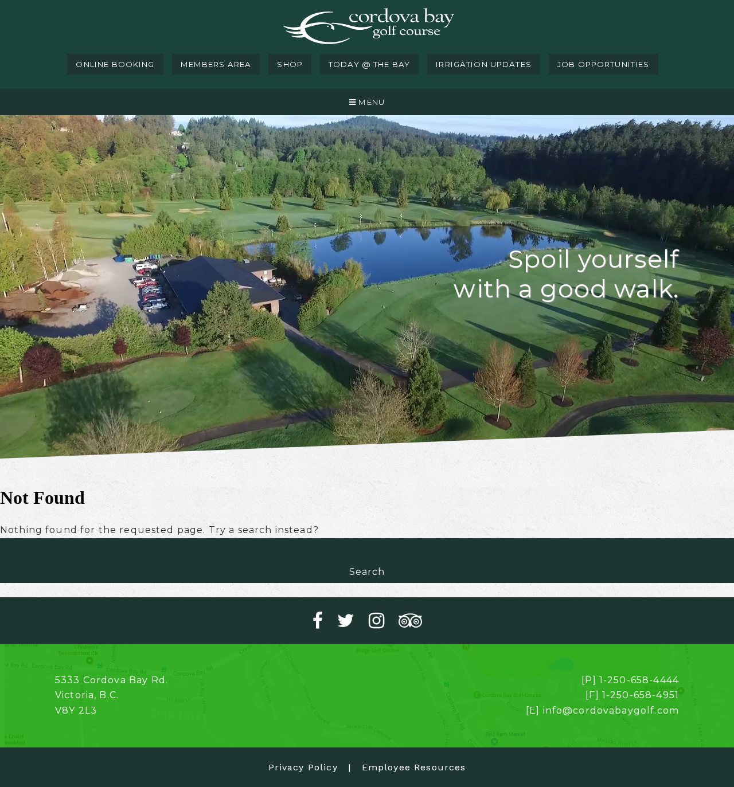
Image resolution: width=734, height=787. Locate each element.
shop (290, 64)
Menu (370, 102)
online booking (115, 64)
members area (216, 64)
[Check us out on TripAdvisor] (410, 621)
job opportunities (603, 64)
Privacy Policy (303, 767)
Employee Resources (414, 767)
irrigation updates (484, 64)
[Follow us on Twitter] (353, 621)
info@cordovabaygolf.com (611, 710)
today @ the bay (369, 64)
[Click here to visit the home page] (367, 27)
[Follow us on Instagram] (384, 621)
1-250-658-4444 (639, 680)
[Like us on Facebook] (325, 621)
